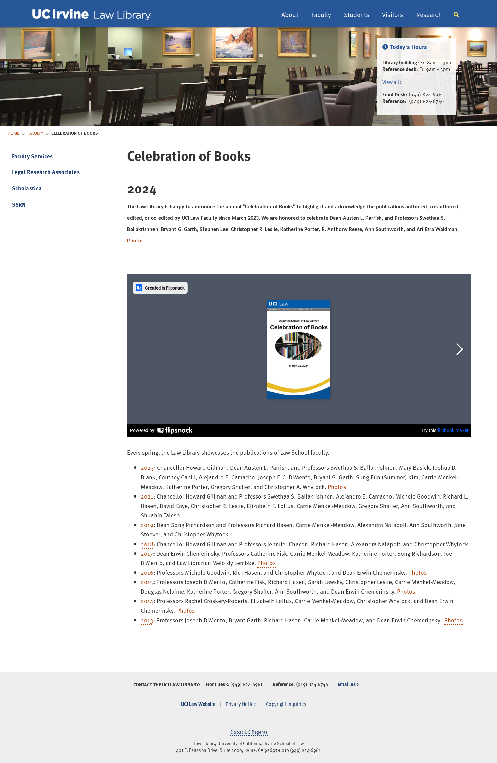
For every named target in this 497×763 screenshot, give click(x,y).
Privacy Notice (241, 704)
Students (356, 14)
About (289, 14)
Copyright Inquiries (286, 704)
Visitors (392, 14)
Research (429, 14)
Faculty (321, 14)
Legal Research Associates (46, 172)
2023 (147, 467)
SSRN (19, 204)
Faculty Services (32, 156)
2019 (147, 524)
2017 (147, 553)
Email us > (348, 684)
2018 (147, 543)
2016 (147, 572)
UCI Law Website (198, 704)
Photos (135, 241)
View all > (392, 82)
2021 (147, 496)
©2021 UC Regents (249, 731)
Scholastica (27, 188)
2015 (147, 581)
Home (13, 133)
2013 (147, 620)
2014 (147, 600)
